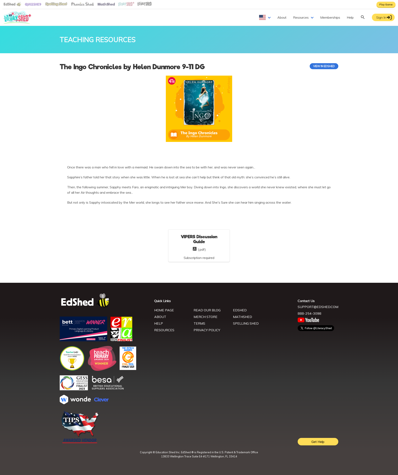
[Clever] (101, 400)
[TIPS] (80, 443)
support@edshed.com (318, 307)
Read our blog (207, 310)
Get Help (317, 442)
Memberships (330, 17)
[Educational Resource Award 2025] (121, 340)
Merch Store (205, 317)
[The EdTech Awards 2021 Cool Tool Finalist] (128, 369)
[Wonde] (75, 403)
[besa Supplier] (107, 389)
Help (350, 17)
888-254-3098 (309, 313)
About (281, 17)
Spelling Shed (246, 323)
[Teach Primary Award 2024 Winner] (102, 369)
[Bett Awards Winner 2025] (83, 340)
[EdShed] (104, 301)
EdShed (240, 310)
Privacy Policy (207, 330)
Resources (301, 17)
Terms (199, 323)
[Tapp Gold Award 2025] (72, 369)
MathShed (242, 317)
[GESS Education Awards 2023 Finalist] (74, 389)
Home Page (164, 310)
